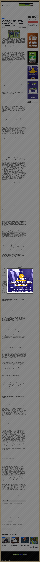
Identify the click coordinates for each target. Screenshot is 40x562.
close (32, 292)
